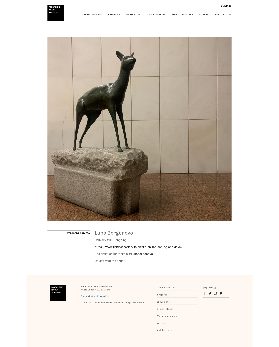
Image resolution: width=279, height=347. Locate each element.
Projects (114, 14)
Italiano (226, 6)
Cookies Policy (88, 296)
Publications (223, 14)
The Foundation (92, 14)
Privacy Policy (104, 296)
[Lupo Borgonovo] (139, 128)
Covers (203, 14)
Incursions (133, 14)
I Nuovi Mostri (156, 14)
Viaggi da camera (182, 14)
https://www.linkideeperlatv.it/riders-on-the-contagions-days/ (138, 247)
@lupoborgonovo (141, 254)
